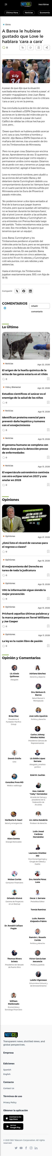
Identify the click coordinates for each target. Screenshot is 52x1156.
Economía (45, 12)
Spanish (7, 1070)
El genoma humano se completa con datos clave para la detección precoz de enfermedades (25, 448)
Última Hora (12, 12)
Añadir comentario (37, 307)
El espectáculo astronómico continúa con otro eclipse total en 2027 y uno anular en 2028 (25, 476)
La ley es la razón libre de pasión (22, 640)
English (6, 1074)
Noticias (29, 12)
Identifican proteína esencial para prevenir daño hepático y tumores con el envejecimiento (23, 421)
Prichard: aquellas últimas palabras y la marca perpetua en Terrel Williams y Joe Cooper (25, 617)
